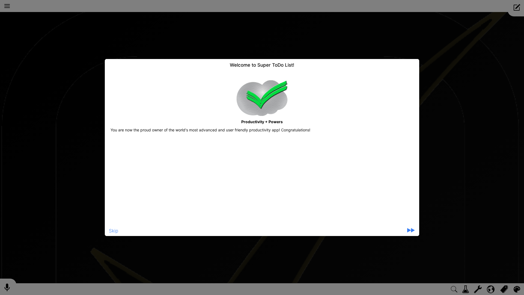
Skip (113, 231)
